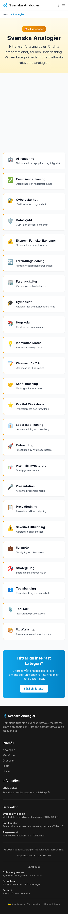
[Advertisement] (34, 109)
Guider (7, 771)
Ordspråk (8, 760)
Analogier (9, 750)
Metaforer (9, 755)
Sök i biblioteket (34, 688)
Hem (5, 14)
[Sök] (57, 5)
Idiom (6, 765)
